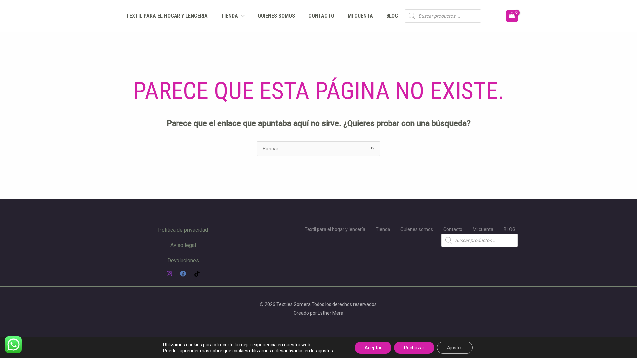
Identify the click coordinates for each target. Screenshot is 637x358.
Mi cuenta (360, 16)
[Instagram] (169, 274)
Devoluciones (183, 260)
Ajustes (455, 347)
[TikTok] (197, 274)
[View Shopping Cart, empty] (512, 16)
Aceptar (373, 347)
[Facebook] (183, 274)
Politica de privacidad (183, 230)
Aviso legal (183, 245)
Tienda (229, 16)
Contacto (321, 16)
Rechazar (414, 347)
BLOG (392, 16)
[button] (241, 16)
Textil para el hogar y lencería (167, 16)
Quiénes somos (276, 16)
